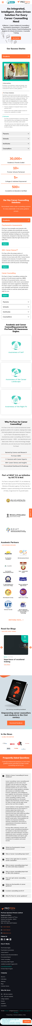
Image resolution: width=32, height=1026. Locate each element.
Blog (5, 657)
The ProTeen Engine (5, 947)
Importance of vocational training (14, 660)
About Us (3, 976)
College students (5, 998)
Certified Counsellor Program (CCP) (9, 964)
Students (6, 56)
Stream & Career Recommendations (9, 954)
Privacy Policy (9, 1015)
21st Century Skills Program (7, 961)
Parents (6, 134)
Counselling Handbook (6, 966)
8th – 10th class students (7, 994)
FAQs (24, 1015)
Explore (5, 244)
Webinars (3, 981)
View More (7, 664)
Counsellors (7, 149)
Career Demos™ (5, 952)
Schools (6, 139)
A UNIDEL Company (23, 1010)
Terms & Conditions (17, 1015)
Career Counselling (5, 959)
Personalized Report (6, 957)
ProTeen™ (6, 1010)
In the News (3, 979)
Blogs (2, 983)
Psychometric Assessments (7, 950)
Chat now (27, 1021)
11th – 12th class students (7, 996)
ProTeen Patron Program (7, 968)
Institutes (6, 144)
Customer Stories (5, 986)
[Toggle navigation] (3, 2)
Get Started (16, 38)
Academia (3, 1003)
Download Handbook (16, 723)
